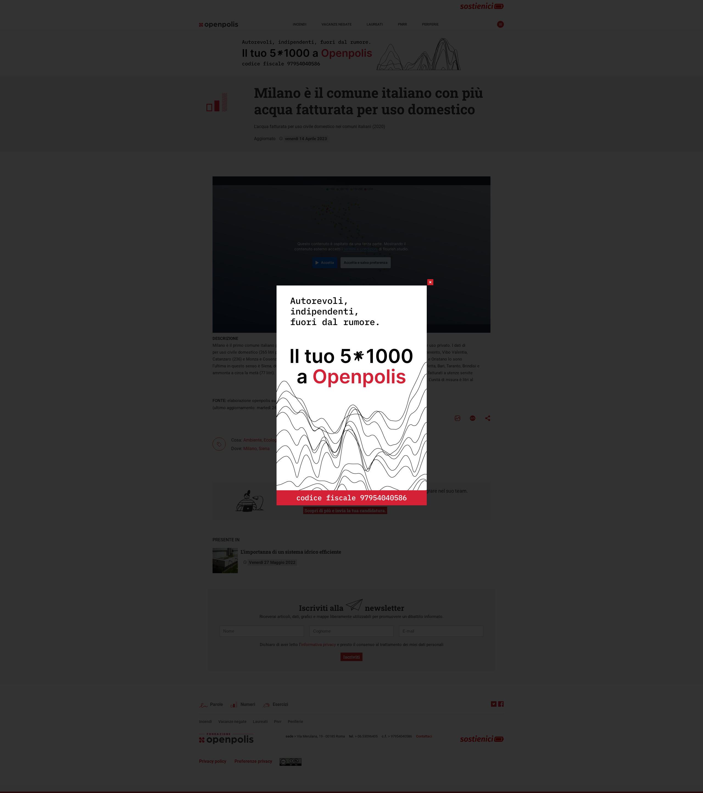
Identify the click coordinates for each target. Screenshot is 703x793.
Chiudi (425, 282)
